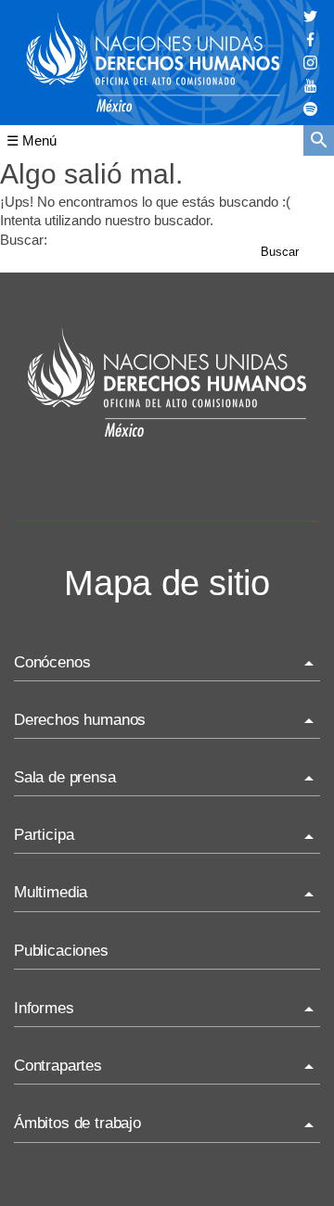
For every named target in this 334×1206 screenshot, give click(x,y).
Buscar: (23, 240)
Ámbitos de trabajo (77, 1123)
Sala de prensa (65, 777)
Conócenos (52, 662)
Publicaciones (61, 950)
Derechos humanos (80, 720)
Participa (43, 835)
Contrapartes (58, 1065)
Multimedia (50, 892)
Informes (44, 1008)
